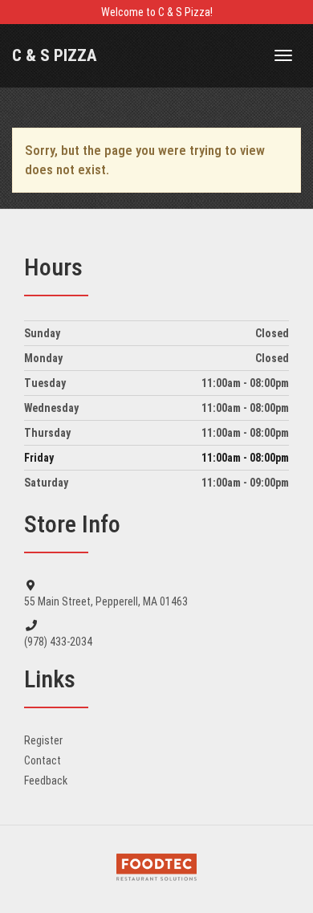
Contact (42, 760)
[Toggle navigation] (283, 55)
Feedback (45, 780)
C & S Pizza (54, 55)
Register (43, 740)
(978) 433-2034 (58, 641)
